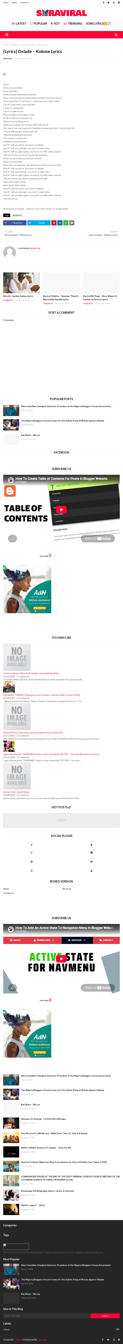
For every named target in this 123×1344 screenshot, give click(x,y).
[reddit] (91, 852)
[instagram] (113, 2)
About (14, 2)
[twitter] (108, 2)
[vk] (91, 861)
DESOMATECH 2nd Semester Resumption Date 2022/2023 (33, 732)
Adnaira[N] (44, 556)
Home (6, 2)
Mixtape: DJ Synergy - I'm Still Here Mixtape (43, 1119)
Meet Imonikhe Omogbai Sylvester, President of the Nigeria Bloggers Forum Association (66, 406)
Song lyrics (15, 45)
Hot (57, 23)
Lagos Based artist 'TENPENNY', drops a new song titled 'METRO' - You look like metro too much (51, 754)
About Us (66, 888)
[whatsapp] (31, 852)
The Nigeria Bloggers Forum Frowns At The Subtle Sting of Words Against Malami (62, 420)
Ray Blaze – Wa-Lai (30, 435)
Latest (21, 23)
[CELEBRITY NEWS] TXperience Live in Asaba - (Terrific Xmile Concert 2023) (41, 695)
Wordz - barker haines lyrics (18, 296)
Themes (18, 1339)
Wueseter (7, 58)
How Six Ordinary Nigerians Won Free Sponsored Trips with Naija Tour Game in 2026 (64, 1162)
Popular (40, 23)
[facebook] (103, 2)
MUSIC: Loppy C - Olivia (33, 1205)
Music (61, 1329)
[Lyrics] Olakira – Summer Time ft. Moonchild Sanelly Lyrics (61, 298)
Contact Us (25, 2)
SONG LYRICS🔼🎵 (98, 23)
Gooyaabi (42, 1339)
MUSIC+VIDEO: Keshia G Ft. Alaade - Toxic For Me (46, 1147)
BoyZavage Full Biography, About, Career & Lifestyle (47, 1191)
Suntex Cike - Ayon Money (16, 792)
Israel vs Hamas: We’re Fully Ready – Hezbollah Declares (31, 673)
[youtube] (91, 870)
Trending (75, 23)
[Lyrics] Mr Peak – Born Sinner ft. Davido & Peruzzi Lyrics (100, 298)
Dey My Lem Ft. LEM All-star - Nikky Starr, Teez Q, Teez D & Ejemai (54, 1133)
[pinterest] (118, 2)
